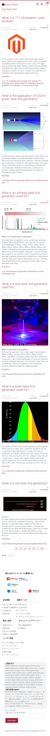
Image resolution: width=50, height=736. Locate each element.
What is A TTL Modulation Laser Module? (23, 19)
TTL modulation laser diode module (21, 82)
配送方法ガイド (8, 625)
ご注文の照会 (22, 607)
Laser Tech (33, 30)
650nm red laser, (19, 682)
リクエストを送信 (24, 613)
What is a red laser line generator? (25, 483)
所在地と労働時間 (9, 607)
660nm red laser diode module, (24, 687)
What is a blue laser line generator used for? (25, 285)
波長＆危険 (7, 652)
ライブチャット (23, 610)
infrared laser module (35, 271)
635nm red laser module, (25, 680)
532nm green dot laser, (35, 673)
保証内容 (6, 613)
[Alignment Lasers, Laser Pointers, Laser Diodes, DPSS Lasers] (10, 4)
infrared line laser (8, 274)
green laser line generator (15, 180)
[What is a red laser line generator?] (25, 512)
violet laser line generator (15, 471)
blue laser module (31, 374)
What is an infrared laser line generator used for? (21, 194)
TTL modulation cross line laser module (24, 85)
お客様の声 (7, 610)
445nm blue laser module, (15, 668)
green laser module (33, 180)
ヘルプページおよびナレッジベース (30, 616)
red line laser (42, 543)
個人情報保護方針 (25, 625)
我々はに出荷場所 (9, 631)
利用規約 (22, 628)
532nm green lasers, (33, 675)
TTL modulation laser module (16, 81)
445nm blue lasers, (32, 668)
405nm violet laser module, (15, 666)
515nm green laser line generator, (24, 669)
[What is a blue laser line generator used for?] (25, 345)
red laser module (30, 543)
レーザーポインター (10, 646)
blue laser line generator (15, 374)
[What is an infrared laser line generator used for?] (25, 232)
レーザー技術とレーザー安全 (13, 643)
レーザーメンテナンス (11, 655)
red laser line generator (15, 543)
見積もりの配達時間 (10, 634)
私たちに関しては (9, 604)
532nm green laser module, (15, 675)
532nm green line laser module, (17, 678)
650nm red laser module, (21, 685)
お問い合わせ (22, 604)
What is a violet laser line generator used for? (18, 388)
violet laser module (32, 471)
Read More (6, 76)
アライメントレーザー (11, 649)
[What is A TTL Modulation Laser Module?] (16, 54)
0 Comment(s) (44, 26)
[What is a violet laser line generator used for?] (25, 442)
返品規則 (6, 628)
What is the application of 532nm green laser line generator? (24, 97)
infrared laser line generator (16, 271)
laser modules (33, 81)
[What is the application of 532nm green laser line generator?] (25, 151)
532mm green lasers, (19, 673)
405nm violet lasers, (32, 666)
